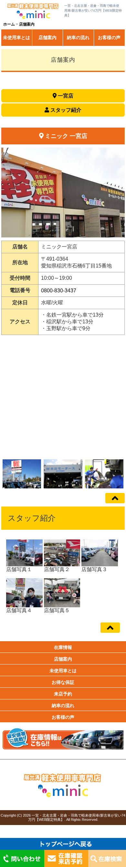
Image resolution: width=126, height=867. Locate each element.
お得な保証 (63, 682)
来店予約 (63, 693)
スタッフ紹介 (65, 110)
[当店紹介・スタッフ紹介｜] (33, 11)
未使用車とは (16, 37)
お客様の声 (109, 37)
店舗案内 (47, 37)
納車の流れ (78, 37)
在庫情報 (63, 647)
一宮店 (65, 96)
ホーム (9, 24)
